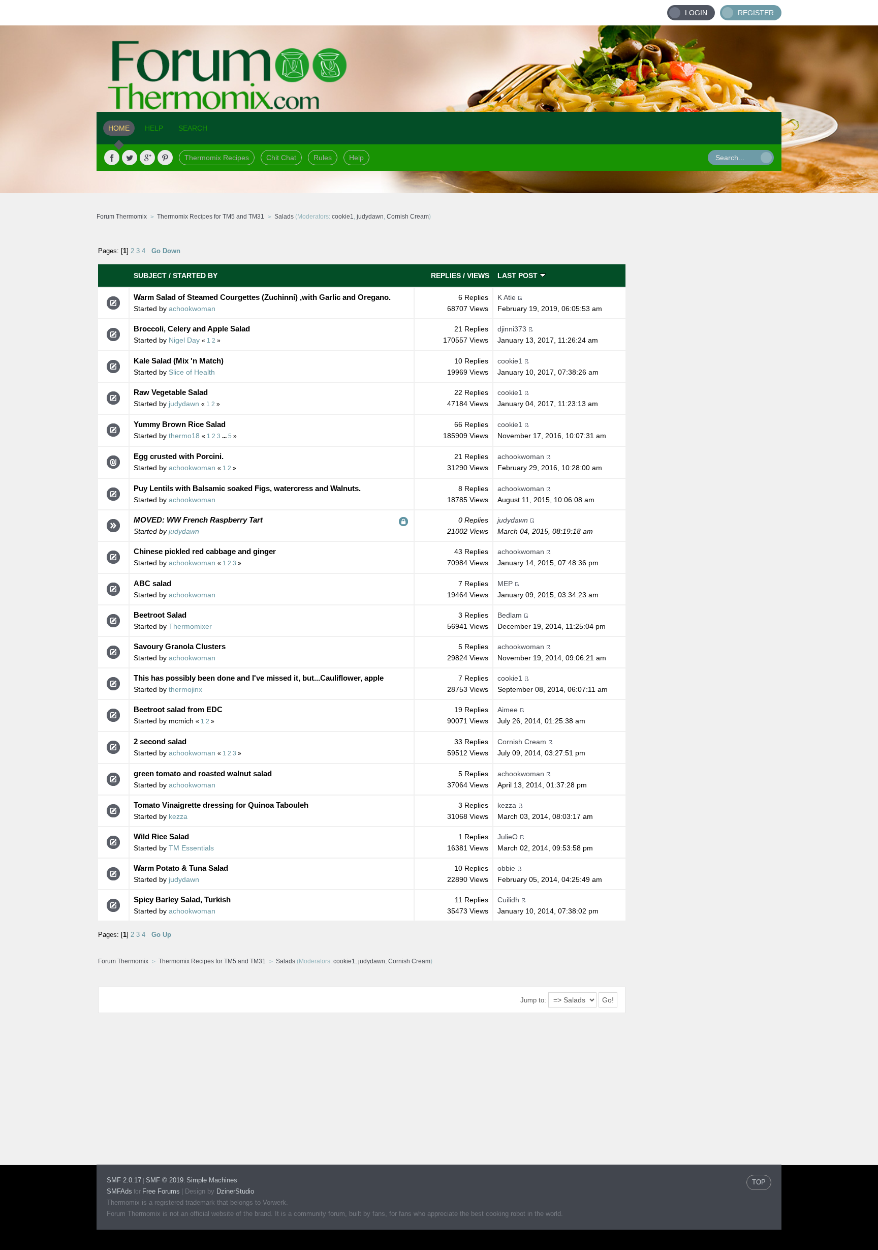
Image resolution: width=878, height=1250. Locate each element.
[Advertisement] (704, 388)
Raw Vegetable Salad (171, 392)
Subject (150, 275)
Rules (322, 158)
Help (356, 158)
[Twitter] (129, 157)
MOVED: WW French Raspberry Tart (198, 519)
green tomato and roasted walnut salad (203, 773)
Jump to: (533, 1000)
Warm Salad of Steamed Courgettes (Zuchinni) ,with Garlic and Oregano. (262, 297)
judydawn (370, 216)
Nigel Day (184, 340)
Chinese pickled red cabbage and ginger (205, 551)
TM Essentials (191, 848)
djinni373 (511, 329)
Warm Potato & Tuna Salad (181, 868)
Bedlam (509, 615)
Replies (446, 275)
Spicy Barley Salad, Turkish (182, 899)
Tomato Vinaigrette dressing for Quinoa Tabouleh (221, 805)
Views (478, 275)
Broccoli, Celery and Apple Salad (192, 328)
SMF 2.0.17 (124, 1180)
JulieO (507, 837)
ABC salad (152, 583)
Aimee (507, 710)
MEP (505, 584)
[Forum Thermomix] (439, 69)
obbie (506, 868)
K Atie (506, 297)
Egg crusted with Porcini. (179, 456)
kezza (178, 816)
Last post (518, 275)
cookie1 (343, 216)
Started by (195, 275)
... (225, 436)
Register (756, 13)
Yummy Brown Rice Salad (180, 424)
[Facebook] (111, 157)
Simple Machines (211, 1180)
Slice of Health (192, 372)
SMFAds (119, 1191)
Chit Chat (281, 158)
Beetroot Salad (160, 615)
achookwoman (192, 308)
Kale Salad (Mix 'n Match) (179, 360)
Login (696, 13)
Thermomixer (190, 626)
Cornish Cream (408, 216)
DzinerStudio (235, 1191)
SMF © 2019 (164, 1180)
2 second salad (160, 741)
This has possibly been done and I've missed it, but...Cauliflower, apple (259, 678)
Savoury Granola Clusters (180, 646)
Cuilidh (508, 900)
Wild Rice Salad (161, 836)
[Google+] (147, 157)
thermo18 (184, 436)
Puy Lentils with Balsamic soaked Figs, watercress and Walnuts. (247, 488)
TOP (759, 1182)
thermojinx (185, 689)
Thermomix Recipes (216, 158)
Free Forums (161, 1191)
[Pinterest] (165, 157)
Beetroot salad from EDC (178, 709)
